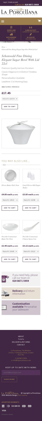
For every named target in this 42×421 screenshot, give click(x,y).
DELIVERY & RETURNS (21, 342)
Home (3, 47)
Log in (5, 2)
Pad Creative (22, 395)
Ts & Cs (21, 339)
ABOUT (21, 336)
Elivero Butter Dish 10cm (10, 185)
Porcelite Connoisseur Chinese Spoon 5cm (30, 237)
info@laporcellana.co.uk (22, 360)
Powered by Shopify (7, 414)
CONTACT (21, 345)
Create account (13, 2)
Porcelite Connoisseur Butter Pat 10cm (9, 237)
